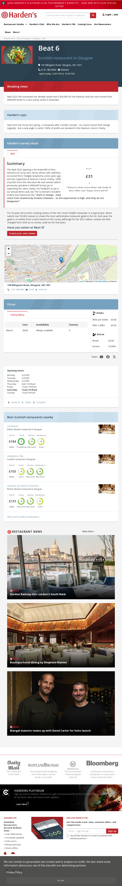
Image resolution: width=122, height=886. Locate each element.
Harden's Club (36, 24)
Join (116, 14)
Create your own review (22, 233)
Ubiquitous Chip (15, 455)
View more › (88, 531)
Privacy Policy (14, 872)
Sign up (112, 831)
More (16, 32)
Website (43, 289)
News (8, 32)
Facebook (15, 402)
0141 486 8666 (17, 289)
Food (21, 435)
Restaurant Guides (14, 24)
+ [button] (9, 249)
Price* (89, 168)
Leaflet (81, 281)
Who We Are (53, 24)
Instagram (41, 402)
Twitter (28, 402)
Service (31, 435)
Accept (61, 880)
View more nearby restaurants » (23, 516)
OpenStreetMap (101, 281)
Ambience (41, 435)
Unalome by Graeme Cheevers (23, 485)
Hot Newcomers (102, 24)
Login (107, 14)
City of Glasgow (24, 38)
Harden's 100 (68, 24)
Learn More (21, 804)
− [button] (9, 253)
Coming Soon (85, 24)
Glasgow (36, 38)
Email (31, 289)
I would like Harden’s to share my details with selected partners (91, 837)
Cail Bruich (12, 426)
